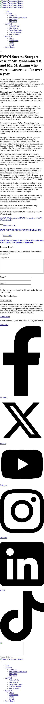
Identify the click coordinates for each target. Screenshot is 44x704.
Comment (4, 258)
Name (3, 277)
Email (3, 283)
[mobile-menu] (1, 51)
